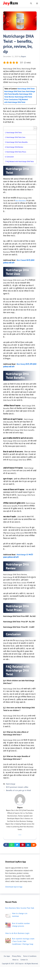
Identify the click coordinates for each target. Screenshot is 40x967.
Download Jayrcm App (13, 887)
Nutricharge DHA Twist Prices (16, 152)
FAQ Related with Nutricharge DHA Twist (20, 161)
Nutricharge (10, 784)
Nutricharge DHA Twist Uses (16, 137)
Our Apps (7, 956)
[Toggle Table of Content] (34, 128)
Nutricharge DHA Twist (14, 132)
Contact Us (24, 960)
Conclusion (10, 157)
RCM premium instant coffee (17, 787)
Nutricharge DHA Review (14, 147)
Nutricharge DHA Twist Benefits (17, 142)
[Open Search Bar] (31, 3)
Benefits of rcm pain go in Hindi (18, 790)
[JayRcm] (10, 3)
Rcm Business (20, 200)
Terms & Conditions (29, 956)
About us (15, 960)
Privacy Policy (16, 956)
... (20, 834)
